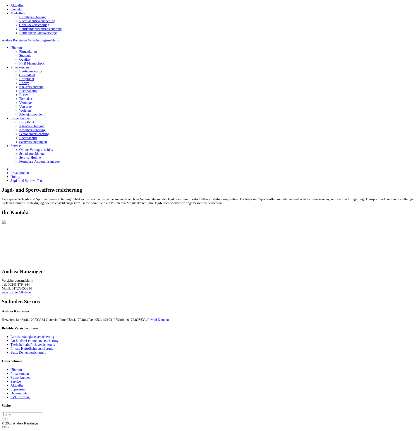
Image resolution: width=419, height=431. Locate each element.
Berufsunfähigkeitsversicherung (32, 337)
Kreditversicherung (32, 130)
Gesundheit (27, 75)
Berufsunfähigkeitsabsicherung (40, 29)
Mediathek (17, 13)
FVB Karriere (20, 397)
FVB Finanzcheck (32, 63)
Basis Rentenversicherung (28, 352)
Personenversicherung (34, 134)
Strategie (25, 55)
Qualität (24, 59)
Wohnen (25, 110)
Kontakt (16, 9)
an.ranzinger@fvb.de (16, 292)
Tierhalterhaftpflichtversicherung (32, 344)
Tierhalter (25, 99)
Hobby (24, 83)
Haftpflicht (26, 79)
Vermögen (26, 102)
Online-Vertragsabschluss (36, 150)
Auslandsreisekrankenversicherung (34, 340)
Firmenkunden (20, 118)
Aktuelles (17, 5)
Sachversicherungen (33, 142)
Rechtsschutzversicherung (37, 21)
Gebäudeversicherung (34, 25)
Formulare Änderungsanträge (39, 161)
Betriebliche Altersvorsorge (38, 33)
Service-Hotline (30, 157)
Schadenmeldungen (32, 153)
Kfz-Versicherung (31, 87)
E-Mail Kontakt (158, 320)
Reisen (24, 95)
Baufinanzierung (30, 71)
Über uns (16, 47)
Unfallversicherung (32, 17)
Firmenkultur (28, 51)
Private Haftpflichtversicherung (31, 348)
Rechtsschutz (28, 91)
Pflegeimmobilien (31, 114)
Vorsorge (25, 106)
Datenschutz (18, 393)
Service (15, 146)
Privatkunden (19, 67)
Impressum (18, 389)
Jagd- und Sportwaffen (26, 180)
